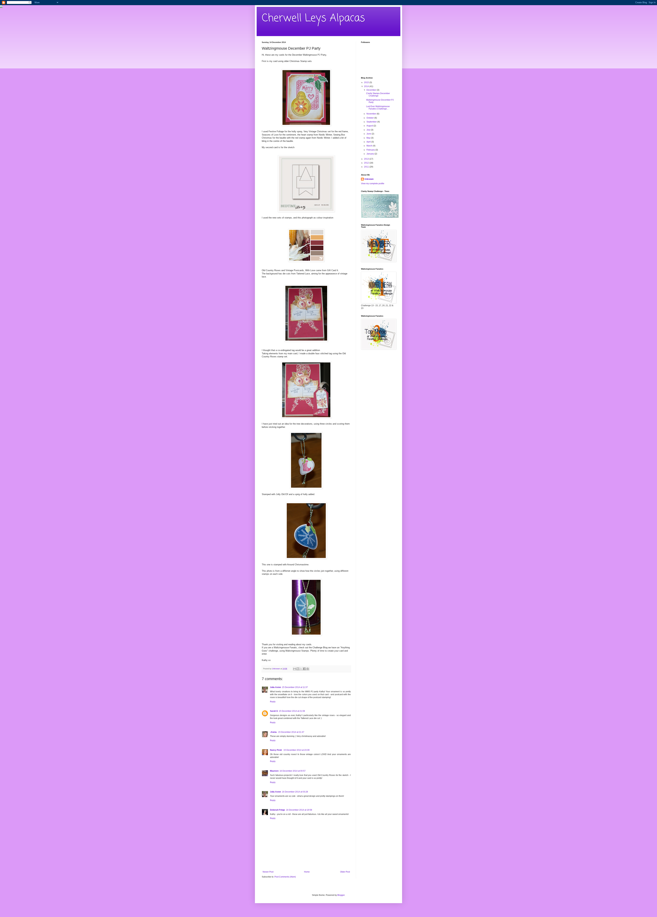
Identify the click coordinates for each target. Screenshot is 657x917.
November (371, 114)
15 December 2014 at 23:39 (297, 750)
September (371, 122)
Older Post (345, 872)
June (369, 134)
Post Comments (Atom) (285, 877)
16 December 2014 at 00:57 (293, 771)
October (370, 118)
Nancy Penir (276, 750)
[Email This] (294, 669)
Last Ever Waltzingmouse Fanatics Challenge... (378, 107)
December (371, 90)
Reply (272, 701)
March (369, 146)
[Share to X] (301, 669)
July (368, 130)
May (368, 138)
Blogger (341, 895)
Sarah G (274, 711)
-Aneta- (273, 732)
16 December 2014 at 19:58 (299, 810)
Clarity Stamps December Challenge (378, 94)
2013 (366, 159)
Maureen (274, 771)
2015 (366, 82)
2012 (366, 163)
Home (307, 872)
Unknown (368, 179)
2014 (366, 86)
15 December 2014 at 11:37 (295, 687)
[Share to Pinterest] (307, 669)
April (368, 142)
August (369, 126)
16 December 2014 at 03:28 (295, 792)
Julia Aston (275, 687)
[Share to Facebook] (304, 669)
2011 (366, 167)
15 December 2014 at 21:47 (291, 732)
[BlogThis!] (298, 669)
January (370, 154)
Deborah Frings (277, 810)
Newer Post (268, 872)
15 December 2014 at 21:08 (292, 711)
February (370, 150)
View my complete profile (372, 183)
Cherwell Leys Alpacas (313, 18)
